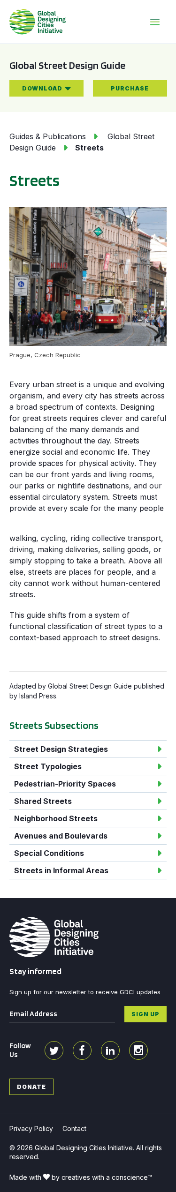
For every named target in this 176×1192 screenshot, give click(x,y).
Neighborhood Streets (56, 818)
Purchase (130, 88)
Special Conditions (49, 853)
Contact (74, 1128)
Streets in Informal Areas (61, 870)
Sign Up (145, 1013)
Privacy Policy (31, 1128)
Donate (31, 1086)
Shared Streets (43, 801)
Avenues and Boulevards (60, 835)
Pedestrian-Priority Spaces (65, 783)
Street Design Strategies (61, 749)
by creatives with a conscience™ (102, 1177)
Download (42, 88)
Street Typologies (48, 766)
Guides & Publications (47, 136)
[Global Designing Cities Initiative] (37, 21)
